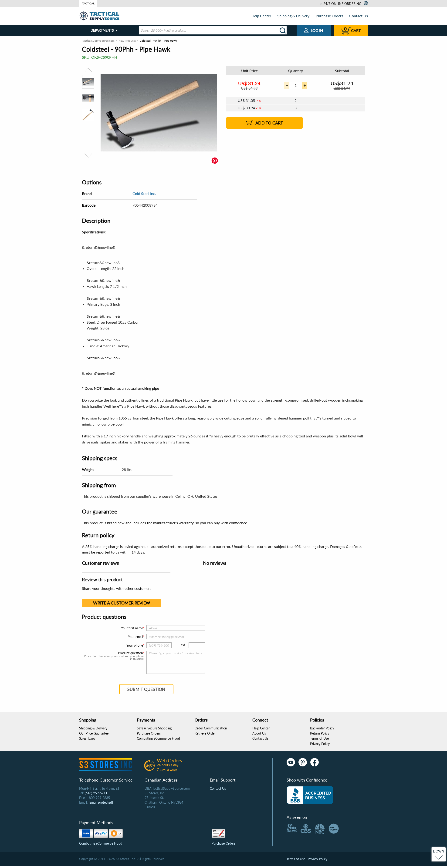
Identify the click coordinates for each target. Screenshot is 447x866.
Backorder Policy (322, 728)
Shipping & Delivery (293, 15)
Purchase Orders (329, 15)
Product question (130, 653)
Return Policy (319, 733)
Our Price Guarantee (93, 733)
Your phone (134, 645)
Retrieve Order (205, 733)
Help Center (261, 15)
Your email (135, 637)
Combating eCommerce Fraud (158, 738)
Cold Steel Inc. (144, 193)
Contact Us (358, 15)
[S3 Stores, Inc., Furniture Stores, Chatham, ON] (310, 795)
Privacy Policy (320, 744)
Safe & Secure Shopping (154, 728)
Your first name (132, 628)
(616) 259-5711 (96, 793)
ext (183, 645)
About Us (259, 733)
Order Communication (211, 728)
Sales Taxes (87, 738)
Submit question (146, 689)
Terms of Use (319, 738)
